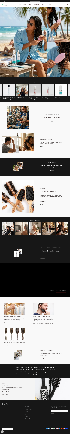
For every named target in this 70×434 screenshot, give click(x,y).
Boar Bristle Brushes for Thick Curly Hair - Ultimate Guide (14, 340)
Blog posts (35, 301)
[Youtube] (3, 1)
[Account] (62, 4)
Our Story (27, 406)
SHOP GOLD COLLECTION (61, 292)
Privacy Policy (27, 416)
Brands (24, 4)
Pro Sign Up (30, 4)
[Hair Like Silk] (48, 90)
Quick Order (48, 4)
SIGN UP (42, 358)
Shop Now (52, 170)
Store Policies (27, 407)
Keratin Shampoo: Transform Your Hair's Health (12, 316)
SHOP (42, 146)
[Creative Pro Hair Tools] (5, 4)
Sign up (52, 413)
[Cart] (67, 4)
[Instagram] (4, 1)
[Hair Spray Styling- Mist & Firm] (22, 90)
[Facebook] (2, 404)
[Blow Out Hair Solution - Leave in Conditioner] (9, 90)
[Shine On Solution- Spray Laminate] (35, 90)
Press (26, 414)
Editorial (42, 4)
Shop (20, 4)
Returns (26, 411)
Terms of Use (27, 418)
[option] (35, 42)
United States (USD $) (67, 1)
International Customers (29, 413)
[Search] (65, 4)
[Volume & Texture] (61, 90)
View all (35, 82)
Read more (43, 258)
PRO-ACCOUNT (43, 355)
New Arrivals (36, 4)
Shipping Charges (28, 409)
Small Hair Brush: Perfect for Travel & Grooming (41, 316)
